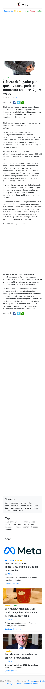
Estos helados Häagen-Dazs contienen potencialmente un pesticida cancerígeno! (21, 612)
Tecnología (8, 11)
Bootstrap (32, 681)
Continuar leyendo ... (13, 583)
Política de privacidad (32, 684)
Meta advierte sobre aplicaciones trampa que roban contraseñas (22, 567)
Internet (25, 11)
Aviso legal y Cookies (13, 684)
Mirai (18, 97)
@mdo (42, 681)
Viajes (32, 11)
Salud (6, 78)
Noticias (17, 11)
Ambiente (40, 11)
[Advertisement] (22, 36)
